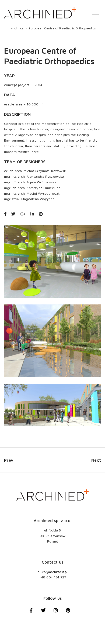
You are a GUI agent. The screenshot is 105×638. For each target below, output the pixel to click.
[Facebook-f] (34, 613)
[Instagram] (58, 613)
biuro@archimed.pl (53, 572)
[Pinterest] (71, 613)
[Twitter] (46, 613)
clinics (18, 28)
